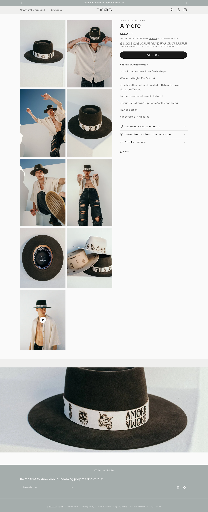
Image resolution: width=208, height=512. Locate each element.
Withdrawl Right (104, 470)
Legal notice (156, 507)
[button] (33, 10)
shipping (153, 38)
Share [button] (126, 151)
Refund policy (73, 507)
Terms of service (104, 507)
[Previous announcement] (21, 3)
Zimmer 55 (58, 507)
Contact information (139, 507)
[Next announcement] (186, 3)
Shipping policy (120, 507)
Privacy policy (88, 507)
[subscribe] (71, 487)
